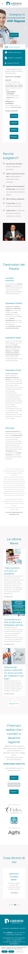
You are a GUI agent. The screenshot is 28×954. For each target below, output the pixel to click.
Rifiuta (11, 951)
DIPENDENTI (14, 129)
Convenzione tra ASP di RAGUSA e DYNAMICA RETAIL (14, 622)
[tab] (14, 47)
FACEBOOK (13, 791)
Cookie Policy (18, 934)
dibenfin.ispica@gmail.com (14, 942)
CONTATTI (23, 928)
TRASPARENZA (14, 928)
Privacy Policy (10, 934)
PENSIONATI (14, 136)
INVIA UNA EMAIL (13, 784)
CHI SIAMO (5, 928)
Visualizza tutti (14, 703)
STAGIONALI (14, 122)
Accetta (4, 951)
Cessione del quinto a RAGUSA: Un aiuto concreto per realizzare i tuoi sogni (14, 673)
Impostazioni (19, 951)
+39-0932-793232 (17, 940)
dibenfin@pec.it (14, 943)
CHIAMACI (13, 777)
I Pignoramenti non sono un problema (12, 571)
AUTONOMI (14, 115)
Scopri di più (14, 34)
